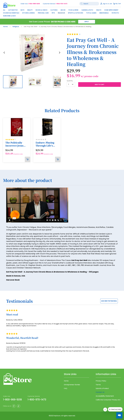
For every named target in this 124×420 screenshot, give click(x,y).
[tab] (62, 181)
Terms (98, 385)
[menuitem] (4, 10)
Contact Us (100, 392)
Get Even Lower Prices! (39, 21)
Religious (15, 26)
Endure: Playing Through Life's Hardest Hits (45, 144)
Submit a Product (102, 388)
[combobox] (89, 3)
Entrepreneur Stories (72, 385)
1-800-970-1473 (61, 4)
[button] (4, 52)
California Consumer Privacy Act (108, 400)
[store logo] (9, 5)
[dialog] (62, 12)
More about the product (27, 180)
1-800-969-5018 (34, 4)
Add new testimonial (109, 301)
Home (5, 26)
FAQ (65, 388)
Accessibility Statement (105, 396)
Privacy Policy (101, 381)
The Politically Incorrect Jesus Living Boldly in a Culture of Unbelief (15, 144)
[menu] (62, 12)
